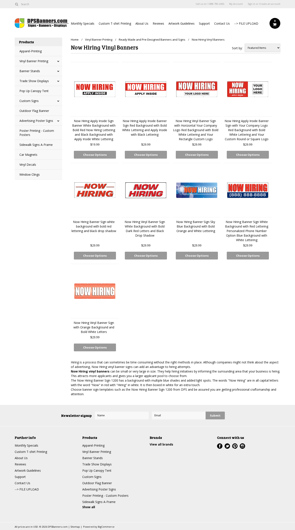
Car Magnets (28, 155)
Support (204, 23)
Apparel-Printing (30, 51)
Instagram (242, 446)
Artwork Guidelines (181, 23)
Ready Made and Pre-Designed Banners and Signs (152, 39)
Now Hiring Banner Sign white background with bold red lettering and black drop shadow (93, 226)
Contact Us (222, 23)
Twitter (227, 446)
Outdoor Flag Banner (34, 111)
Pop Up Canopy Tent (34, 91)
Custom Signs (29, 101)
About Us (141, 23)
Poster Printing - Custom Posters (36, 133)
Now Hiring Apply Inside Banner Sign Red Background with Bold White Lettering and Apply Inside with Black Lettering (144, 128)
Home (75, 39)
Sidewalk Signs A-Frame (36, 145)
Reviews (158, 23)
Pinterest (235, 446)
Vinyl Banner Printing (33, 61)
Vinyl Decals (27, 164)
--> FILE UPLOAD (246, 23)
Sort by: (237, 48)
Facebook (219, 446)
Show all (88, 507)
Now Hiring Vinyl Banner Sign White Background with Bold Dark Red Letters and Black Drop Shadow (145, 228)
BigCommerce (106, 526)
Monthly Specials (82, 23)
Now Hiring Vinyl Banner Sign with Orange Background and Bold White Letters (93, 327)
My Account (236, 3)
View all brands (161, 444)
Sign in (251, 3)
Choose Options (95, 155)
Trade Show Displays (34, 81)
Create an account (269, 3)
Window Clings (29, 174)
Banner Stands (29, 71)
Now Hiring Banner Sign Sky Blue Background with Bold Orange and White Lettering (195, 226)
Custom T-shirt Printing (115, 23)
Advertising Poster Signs (36, 121)
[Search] (16, 4)
